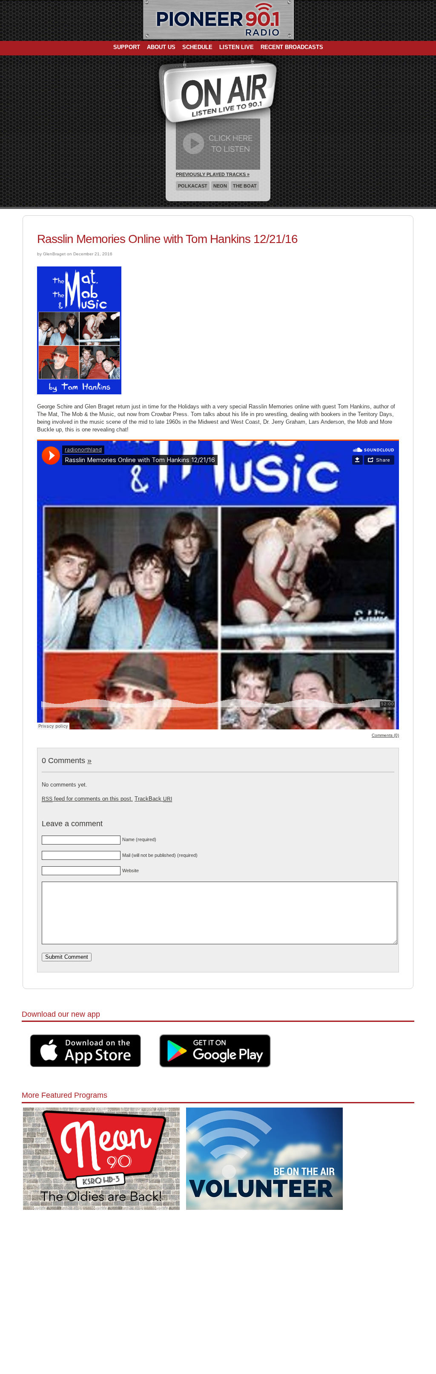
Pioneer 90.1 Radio (218, 20)
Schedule (197, 47)
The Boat (245, 185)
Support (126, 47)
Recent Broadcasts (292, 47)
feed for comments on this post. (87, 798)
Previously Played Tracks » (213, 174)
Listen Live (236, 47)
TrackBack (153, 798)
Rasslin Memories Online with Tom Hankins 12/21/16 (167, 239)
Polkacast (192, 185)
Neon (220, 185)
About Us (161, 47)
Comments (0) (385, 735)
